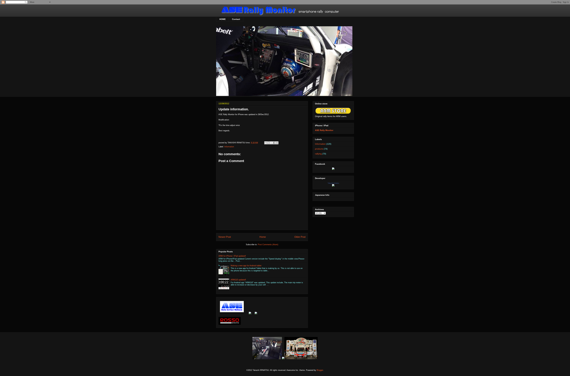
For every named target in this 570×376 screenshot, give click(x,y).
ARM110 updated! (238, 280)
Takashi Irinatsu (333, 183)
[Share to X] (271, 142)
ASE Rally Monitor (324, 130)
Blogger (320, 370)
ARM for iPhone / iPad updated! (232, 256)
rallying (318, 154)
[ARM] (333, 169)
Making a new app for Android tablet (246, 265)
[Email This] (265, 142)
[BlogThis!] (268, 142)
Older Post (299, 237)
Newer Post (224, 237)
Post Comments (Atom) (268, 244)
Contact (236, 19)
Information (229, 147)
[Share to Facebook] (274, 142)
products (319, 149)
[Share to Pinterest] (277, 142)
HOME (222, 19)
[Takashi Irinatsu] (333, 186)
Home (262, 237)
